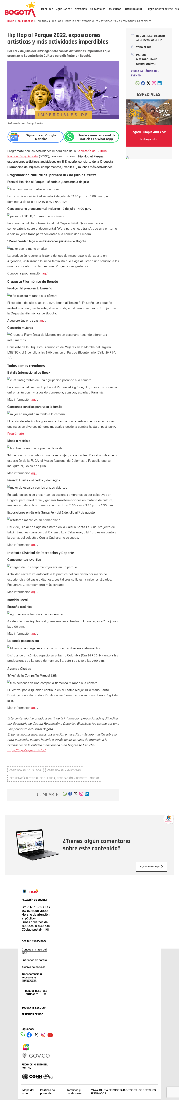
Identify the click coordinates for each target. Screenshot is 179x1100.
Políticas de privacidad (47, 1091)
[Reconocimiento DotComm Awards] (36, 1076)
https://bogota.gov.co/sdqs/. (26, 750)
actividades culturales (64, 770)
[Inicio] (20, 9)
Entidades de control (35, 960)
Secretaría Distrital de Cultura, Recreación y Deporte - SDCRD (54, 778)
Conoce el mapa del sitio (34, 951)
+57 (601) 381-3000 (35, 911)
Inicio (10, 21)
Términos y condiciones (74, 1091)
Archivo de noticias (33, 967)
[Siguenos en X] (36, 1035)
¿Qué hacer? (25, 21)
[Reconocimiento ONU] (25, 1076)
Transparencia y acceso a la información (32, 977)
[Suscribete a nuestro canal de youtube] (50, 1035)
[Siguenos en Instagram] (43, 1035)
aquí (45, 273)
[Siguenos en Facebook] (22, 1035)
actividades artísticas (25, 770)
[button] (64, 794)
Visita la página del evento (145, 73)
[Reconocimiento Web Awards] (48, 1076)
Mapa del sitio (28, 1091)
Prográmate (15, 433)
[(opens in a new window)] (81, 794)
